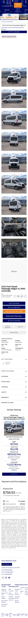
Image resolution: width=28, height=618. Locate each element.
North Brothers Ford (3, 615)
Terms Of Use (10, 615)
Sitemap (14, 614)
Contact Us (7, 564)
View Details (14, 474)
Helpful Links (17, 585)
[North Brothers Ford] (4, 6)
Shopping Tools (5, 585)
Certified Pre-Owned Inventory (11, 598)
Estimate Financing (14, 316)
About (22, 585)
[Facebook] (2, 577)
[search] (12, 6)
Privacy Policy (7, 614)
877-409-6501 (7, 2)
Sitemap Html (19, 614)
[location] (11, 6)
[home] (9, 6)
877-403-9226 (8, 569)
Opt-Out (26, 614)
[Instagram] (6, 577)
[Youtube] (9, 577)
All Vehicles (12, 585)
